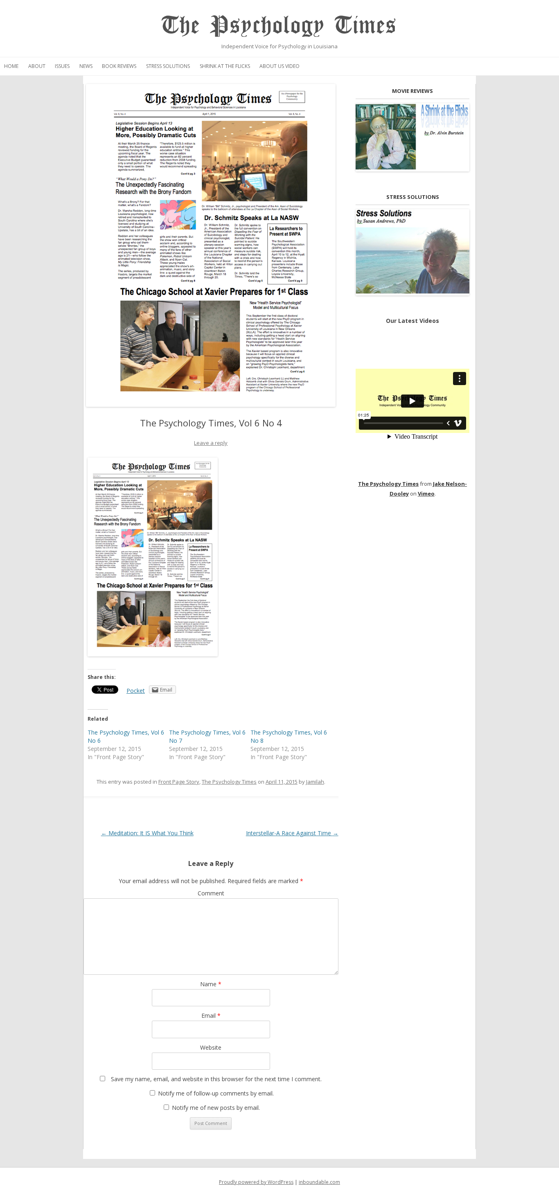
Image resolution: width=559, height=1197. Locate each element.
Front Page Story (178, 781)
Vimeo (426, 493)
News (85, 66)
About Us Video (279, 66)
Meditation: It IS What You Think (147, 833)
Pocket (135, 690)
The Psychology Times (279, 25)
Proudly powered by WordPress (256, 1182)
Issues (62, 66)
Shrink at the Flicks (225, 66)
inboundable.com (319, 1182)
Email (211, 1015)
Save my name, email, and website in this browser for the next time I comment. (216, 1079)
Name (210, 984)
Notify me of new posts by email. (216, 1107)
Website (210, 1047)
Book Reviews (119, 66)
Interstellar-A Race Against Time (292, 833)
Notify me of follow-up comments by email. (216, 1093)
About (36, 66)
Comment (211, 893)
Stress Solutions (168, 66)
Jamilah (315, 781)
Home (11, 66)
